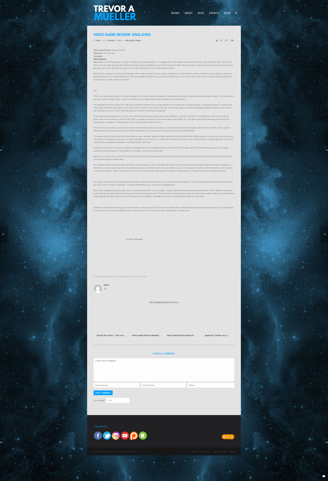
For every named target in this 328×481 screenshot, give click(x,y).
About (188, 13)
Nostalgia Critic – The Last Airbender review (112, 335)
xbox (145, 276)
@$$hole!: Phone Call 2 (216, 335)
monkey (104, 276)
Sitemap (232, 452)
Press (195, 452)
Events (214, 13)
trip (131, 276)
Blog (201, 13)
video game (137, 276)
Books (175, 13)
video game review (133, 40)
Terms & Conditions (220, 452)
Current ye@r (100, 400)
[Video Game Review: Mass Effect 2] (181, 319)
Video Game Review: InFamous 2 (147, 335)
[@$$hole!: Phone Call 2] (216, 319)
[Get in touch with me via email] (105, 289)
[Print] (217, 40)
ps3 (115, 276)
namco (110, 276)
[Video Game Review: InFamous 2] (147, 319)
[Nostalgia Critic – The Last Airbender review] (112, 319)
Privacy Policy (205, 452)
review (120, 276)
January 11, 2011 (115, 40)
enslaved (97, 276)
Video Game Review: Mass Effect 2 (182, 335)
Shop (227, 13)
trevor (98, 40)
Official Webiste (100, 59)
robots (126, 276)
